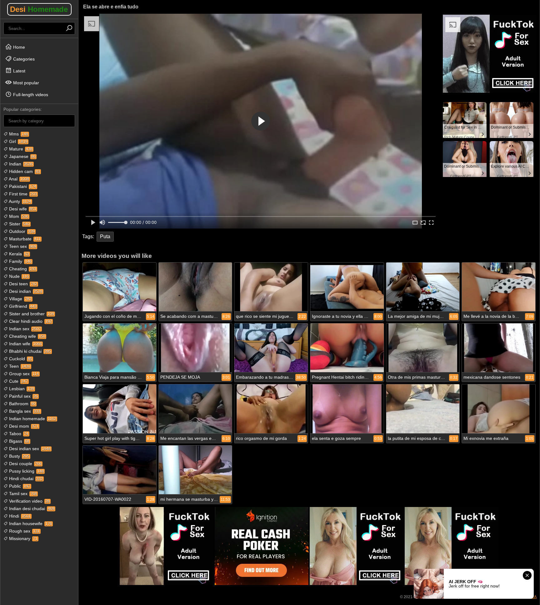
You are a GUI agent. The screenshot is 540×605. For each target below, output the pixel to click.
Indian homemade (32, 418)
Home (18, 47)
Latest (18, 70)
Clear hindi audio (30, 321)
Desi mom (23, 426)
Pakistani (22, 186)
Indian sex (24, 328)
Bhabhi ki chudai (29, 351)
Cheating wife (26, 336)
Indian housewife (30, 523)
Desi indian (25, 291)
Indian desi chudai (31, 508)
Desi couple (25, 463)
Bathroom (22, 403)
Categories (23, 59)
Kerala (18, 253)
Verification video (29, 501)
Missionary (23, 538)
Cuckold (20, 358)
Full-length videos (30, 94)
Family (20, 261)
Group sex (23, 373)
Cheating (22, 268)
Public (19, 486)
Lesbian (21, 388)
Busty (18, 456)
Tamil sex (22, 493)
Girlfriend (22, 306)
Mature (20, 148)
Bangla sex (24, 411)
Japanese (22, 156)
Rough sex (24, 531)
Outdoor (21, 231)
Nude (18, 276)
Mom (18, 216)
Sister (19, 223)
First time (22, 193)
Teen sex (22, 246)
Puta (105, 236)
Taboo (18, 433)
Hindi (19, 516)
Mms (18, 133)
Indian (20, 163)
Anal (18, 178)
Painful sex (23, 396)
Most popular (25, 82)
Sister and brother (31, 313)
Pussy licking (26, 471)
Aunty (19, 201)
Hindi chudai (25, 478)
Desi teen (22, 283)
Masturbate (24, 238)
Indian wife (25, 343)
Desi (39, 9)
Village (20, 298)
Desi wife (22, 208)
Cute (18, 381)
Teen (19, 366)
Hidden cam (24, 171)
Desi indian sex (29, 448)
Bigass (18, 441)
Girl (18, 141)
